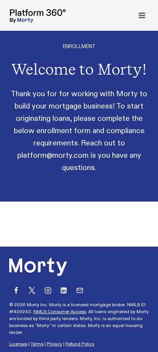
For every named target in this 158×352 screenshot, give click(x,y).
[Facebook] (16, 290)
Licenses (18, 344)
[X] (32, 290)
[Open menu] (142, 15)
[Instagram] (48, 290)
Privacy (54, 344)
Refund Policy (80, 344)
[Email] (80, 290)
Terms (37, 344)
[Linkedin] (64, 290)
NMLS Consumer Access (59, 312)
